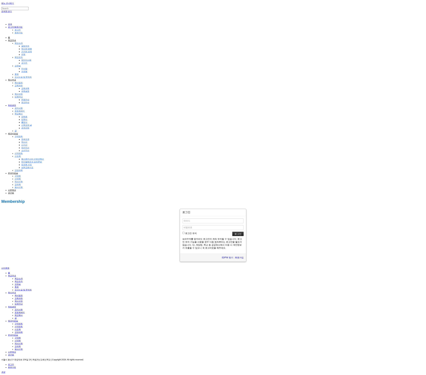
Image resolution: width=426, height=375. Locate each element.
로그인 (18, 30)
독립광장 (12, 105)
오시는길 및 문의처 (23, 77)
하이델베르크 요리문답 (31, 162)
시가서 (24, 145)
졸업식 (24, 122)
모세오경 (25, 139)
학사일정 (19, 83)
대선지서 (25, 148)
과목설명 (25, 91)
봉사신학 (19, 187)
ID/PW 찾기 (227, 257)
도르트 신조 (26, 165)
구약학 (18, 176)
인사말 (24, 68)
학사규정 (19, 94)
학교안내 (12, 40)
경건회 (11, 193)
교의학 (18, 184)
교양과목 (19, 170)
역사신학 (19, 182)
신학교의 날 (26, 125)
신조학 (18, 156)
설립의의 (25, 46)
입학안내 (19, 97)
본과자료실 (13, 173)
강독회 (24, 117)
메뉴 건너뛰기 (7, 3)
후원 (17, 74)
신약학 (18, 179)
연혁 (23, 54)
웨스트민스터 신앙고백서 (32, 159)
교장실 (18, 66)
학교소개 (19, 43)
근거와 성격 (26, 52)
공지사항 (19, 108)
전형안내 (25, 100)
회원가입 (19, 33)
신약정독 (19, 153)
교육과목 (25, 88)
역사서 (24, 142)
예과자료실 (13, 133)
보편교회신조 (27, 167)
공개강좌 (25, 128)
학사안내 (12, 80)
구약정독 (19, 136)
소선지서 (25, 150)
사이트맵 (5, 268)
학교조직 (19, 57)
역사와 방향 (26, 49)
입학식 (24, 119)
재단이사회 (26, 60)
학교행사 (19, 114)
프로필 (24, 71)
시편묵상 (12, 190)
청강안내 (25, 102)
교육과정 (19, 85)
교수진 (24, 63)
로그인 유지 (191, 233)
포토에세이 (20, 111)
